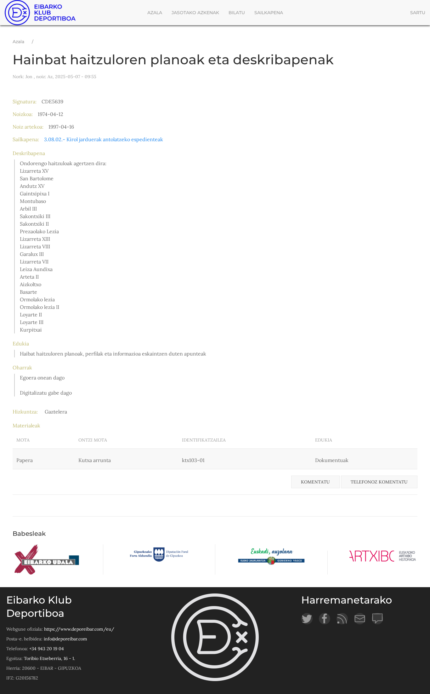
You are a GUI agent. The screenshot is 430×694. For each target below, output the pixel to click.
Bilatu (237, 12)
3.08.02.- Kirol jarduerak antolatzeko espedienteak (103, 139)
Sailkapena (268, 12)
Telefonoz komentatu (379, 482)
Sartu (417, 12)
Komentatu (315, 482)
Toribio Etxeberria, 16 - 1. (49, 658)
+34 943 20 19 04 (46, 648)
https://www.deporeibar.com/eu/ (79, 629)
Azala (154, 12)
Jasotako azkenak (195, 12)
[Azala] (42, 12)
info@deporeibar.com (65, 639)
